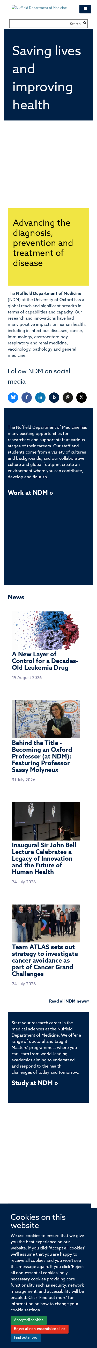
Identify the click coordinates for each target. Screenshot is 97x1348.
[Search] (85, 23)
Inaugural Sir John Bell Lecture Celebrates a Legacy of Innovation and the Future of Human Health (44, 859)
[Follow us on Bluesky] (13, 397)
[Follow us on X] (81, 397)
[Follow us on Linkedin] (40, 397)
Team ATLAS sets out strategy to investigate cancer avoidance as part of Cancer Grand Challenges (45, 961)
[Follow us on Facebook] (27, 397)
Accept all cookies (28, 1320)
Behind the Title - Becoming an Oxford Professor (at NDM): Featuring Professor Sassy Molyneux (42, 756)
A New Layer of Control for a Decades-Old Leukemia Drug (45, 661)
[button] (85, 9)
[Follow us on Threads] (68, 397)
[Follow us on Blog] (54, 397)
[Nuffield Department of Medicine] (42, 5)
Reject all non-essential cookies (39, 1329)
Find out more (25, 1338)
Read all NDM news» (69, 1001)
